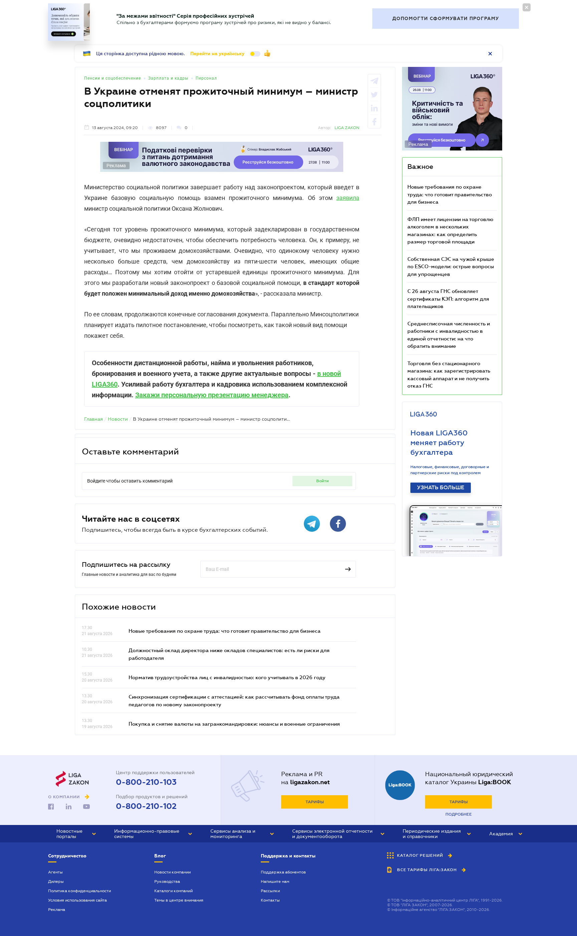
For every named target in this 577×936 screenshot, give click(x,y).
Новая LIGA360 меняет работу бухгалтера (439, 442)
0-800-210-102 (146, 806)
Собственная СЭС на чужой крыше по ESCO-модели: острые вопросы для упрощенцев (450, 266)
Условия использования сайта (77, 900)
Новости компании (172, 872)
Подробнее (458, 814)
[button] (76, 833)
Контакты (270, 900)
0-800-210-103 (146, 782)
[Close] (527, 7)
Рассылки (270, 891)
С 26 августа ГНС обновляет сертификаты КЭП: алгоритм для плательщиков (448, 298)
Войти (322, 481)
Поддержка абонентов (283, 872)
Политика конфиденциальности (79, 891)
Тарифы (315, 802)
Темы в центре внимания (178, 900)
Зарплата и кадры (168, 78)
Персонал (206, 78)
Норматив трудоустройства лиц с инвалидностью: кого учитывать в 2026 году (227, 677)
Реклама (56, 909)
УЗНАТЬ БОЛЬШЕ (440, 488)
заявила (347, 197)
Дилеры (56, 881)
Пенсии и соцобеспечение (112, 78)
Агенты (55, 872)
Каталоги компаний (173, 891)
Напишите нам (275, 881)
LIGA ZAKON (347, 127)
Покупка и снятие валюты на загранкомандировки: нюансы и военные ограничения (234, 724)
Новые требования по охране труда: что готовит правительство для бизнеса (225, 631)
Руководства (167, 881)
